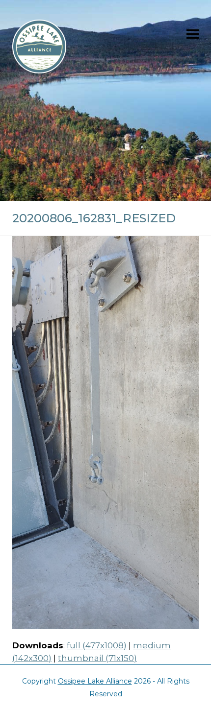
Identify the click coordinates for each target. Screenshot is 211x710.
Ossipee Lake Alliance (95, 681)
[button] (192, 34)
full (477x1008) (97, 645)
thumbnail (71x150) (97, 658)
